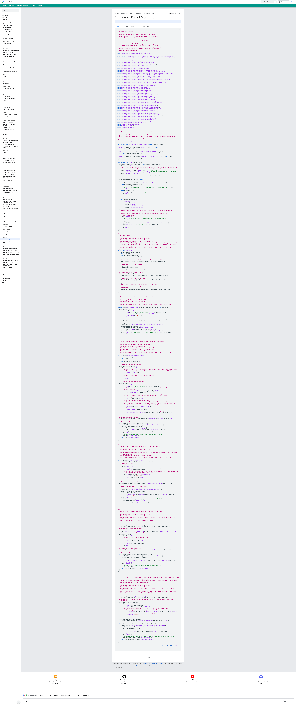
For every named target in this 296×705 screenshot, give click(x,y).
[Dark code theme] (177, 29)
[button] (10, 15)
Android (42, 695)
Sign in (292, 1)
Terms (24, 701)
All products (86, 695)
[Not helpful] (180, 13)
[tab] (117, 26)
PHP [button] (127, 26)
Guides (4, 5)
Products (122, 13)
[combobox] (269, 1)
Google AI (77, 695)
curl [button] (148, 26)
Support (40, 5)
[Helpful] (177, 13)
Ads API (14, 2)
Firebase (56, 695)
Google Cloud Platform (66, 695)
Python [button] (132, 26)
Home (116, 13)
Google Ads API (129, 13)
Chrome (49, 695)
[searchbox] (10, 10)
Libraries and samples (22, 5)
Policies (33, 5)
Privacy (29, 701)
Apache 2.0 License (116, 665)
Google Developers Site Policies (137, 665)
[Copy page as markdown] (150, 17)
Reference (11, 5)
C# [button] (122, 26)
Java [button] (117, 26)
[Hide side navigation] (18, 702)
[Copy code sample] (179, 29)
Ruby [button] (138, 26)
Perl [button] (144, 26)
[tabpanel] (148, 339)
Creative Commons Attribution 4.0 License (153, 663)
